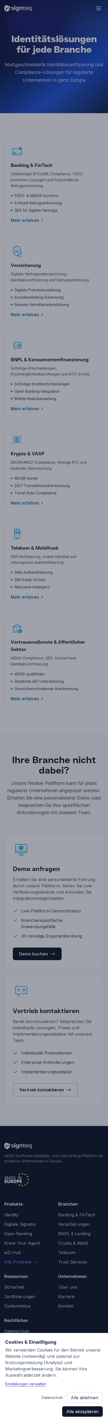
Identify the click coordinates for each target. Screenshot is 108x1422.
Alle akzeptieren (82, 1411)
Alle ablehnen (84, 1397)
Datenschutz (52, 1397)
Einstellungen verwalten (25, 1384)
